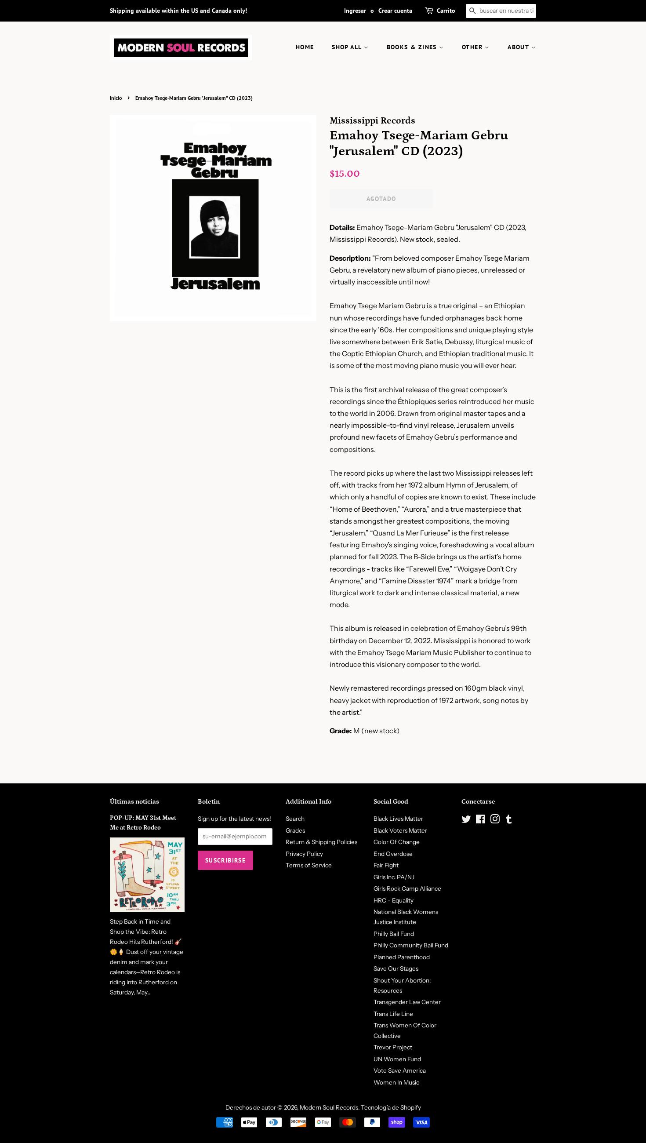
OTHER (473, 47)
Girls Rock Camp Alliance (407, 888)
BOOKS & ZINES (413, 47)
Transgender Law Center (407, 1001)
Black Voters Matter (400, 830)
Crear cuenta (395, 11)
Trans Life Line (393, 1013)
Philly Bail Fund (394, 933)
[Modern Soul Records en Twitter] (466, 820)
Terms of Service (309, 865)
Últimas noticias (134, 801)
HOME (305, 47)
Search (295, 818)
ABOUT (519, 47)
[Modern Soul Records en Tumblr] (509, 820)
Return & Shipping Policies (321, 841)
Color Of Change (397, 841)
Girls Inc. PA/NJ (394, 877)
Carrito (446, 11)
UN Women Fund (397, 1059)
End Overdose (393, 853)
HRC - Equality (394, 900)
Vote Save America (400, 1070)
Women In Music (396, 1082)
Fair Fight (386, 865)
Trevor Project (393, 1047)
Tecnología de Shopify (391, 1107)
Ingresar (355, 11)
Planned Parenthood (402, 957)
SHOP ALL (348, 47)
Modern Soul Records (329, 1107)
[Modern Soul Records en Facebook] (480, 820)
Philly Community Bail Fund (411, 945)
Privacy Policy (304, 853)
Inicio (116, 98)
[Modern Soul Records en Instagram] (495, 820)
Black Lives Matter (398, 818)
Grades (295, 830)
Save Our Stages (396, 968)
